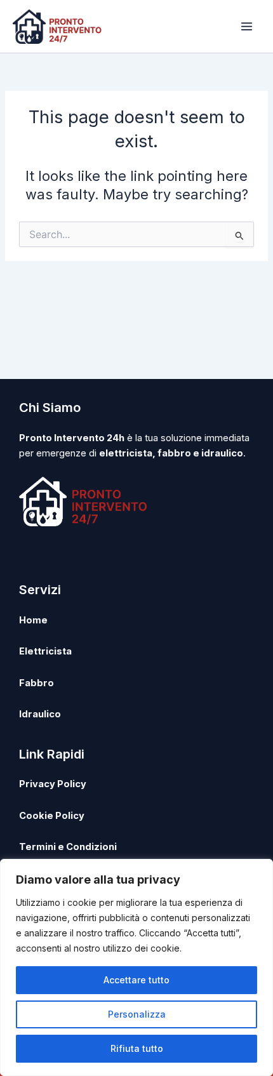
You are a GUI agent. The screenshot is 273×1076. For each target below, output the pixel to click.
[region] (136, 967)
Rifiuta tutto (136, 1048)
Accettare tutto (136, 979)
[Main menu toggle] (246, 26)
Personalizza (137, 1014)
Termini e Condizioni (68, 847)
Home (33, 620)
